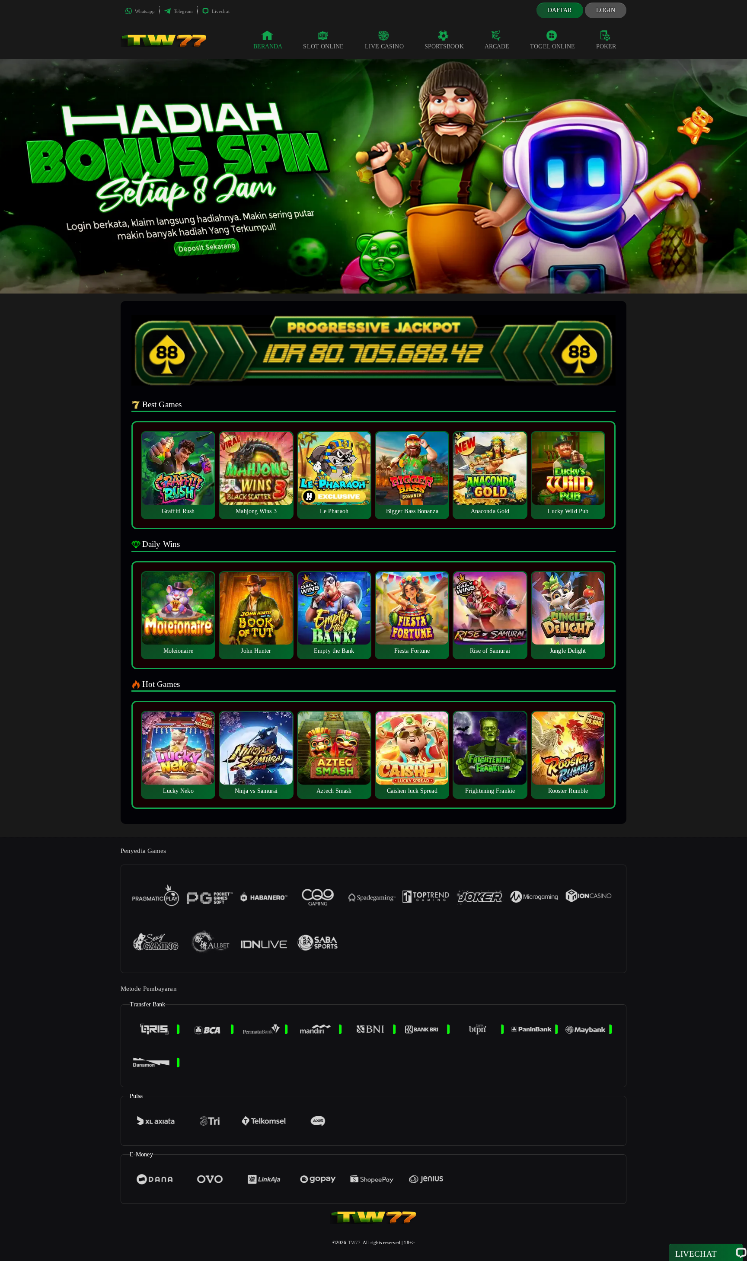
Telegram (182, 11)
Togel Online (552, 46)
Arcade (497, 46)
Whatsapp (144, 11)
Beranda (268, 46)
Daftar (560, 10)
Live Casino (384, 46)
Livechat (220, 11)
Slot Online (323, 46)
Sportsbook (444, 46)
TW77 (354, 1242)
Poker (606, 46)
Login (606, 10)
